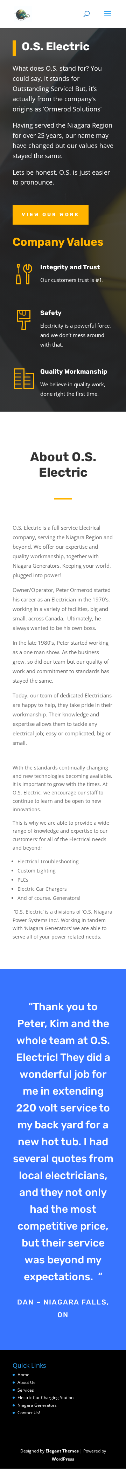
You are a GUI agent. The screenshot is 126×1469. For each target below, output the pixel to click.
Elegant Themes (62, 1451)
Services (26, 1390)
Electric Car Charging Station (46, 1397)
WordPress (63, 1459)
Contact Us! (29, 1413)
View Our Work (50, 215)
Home (23, 1375)
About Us (26, 1382)
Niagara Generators (37, 1405)
